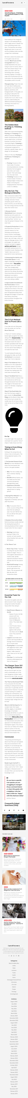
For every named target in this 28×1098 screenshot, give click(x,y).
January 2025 (14, 1039)
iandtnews (8, 3)
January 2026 (14, 1015)
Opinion (14, 987)
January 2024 (14, 1058)
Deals (14, 968)
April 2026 (14, 1011)
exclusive (14, 970)
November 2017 (14, 1089)
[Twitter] (11, 956)
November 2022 (14, 1074)
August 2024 (14, 1046)
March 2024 (14, 1053)
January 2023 (14, 1072)
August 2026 (14, 1001)
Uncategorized (14, 994)
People (14, 989)
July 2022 (14, 1079)
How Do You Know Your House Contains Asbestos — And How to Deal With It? (13, 924)
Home (10, 10)
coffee (14, 965)
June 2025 (14, 1027)
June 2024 (14, 1048)
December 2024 (14, 1041)
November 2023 (14, 1063)
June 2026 (14, 1006)
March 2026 (14, 1013)
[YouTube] (18, 956)
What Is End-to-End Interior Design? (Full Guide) (12, 856)
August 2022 (14, 1077)
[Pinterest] (16, 956)
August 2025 (14, 1023)
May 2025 (14, 1030)
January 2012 (14, 1093)
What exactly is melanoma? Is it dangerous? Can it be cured (13, 889)
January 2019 (14, 1084)
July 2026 (14, 1004)
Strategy (10, 853)
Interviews (14, 982)
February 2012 (14, 1091)
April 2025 (14, 1032)
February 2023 (14, 1070)
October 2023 (14, 1065)
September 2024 (14, 1044)
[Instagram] (14, 956)
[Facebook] (9, 956)
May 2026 (14, 1008)
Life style (14, 984)
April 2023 (14, 1067)
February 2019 (14, 1082)
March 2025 (14, 1034)
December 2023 (14, 1060)
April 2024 (14, 1051)
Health (6, 10)
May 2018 (14, 1086)
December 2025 (14, 1018)
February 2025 (14, 1037)
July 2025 (14, 1025)
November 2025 (14, 1020)
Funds (14, 972)
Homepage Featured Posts (14, 980)
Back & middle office (14, 963)
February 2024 (14, 1056)
